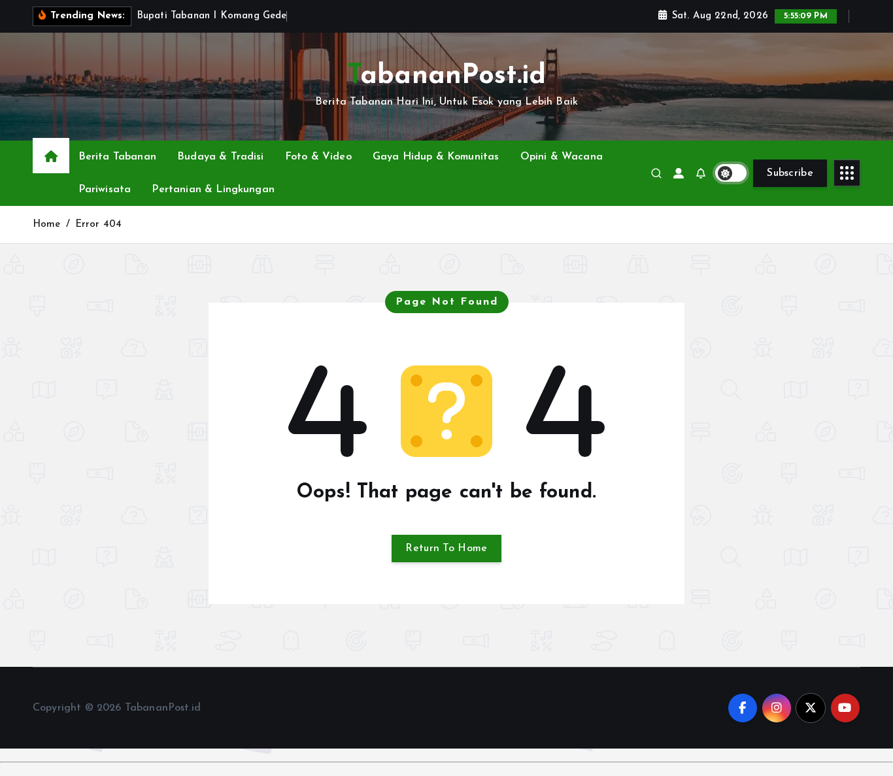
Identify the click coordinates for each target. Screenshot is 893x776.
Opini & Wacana (561, 157)
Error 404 (98, 224)
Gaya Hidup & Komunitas (436, 157)
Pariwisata (104, 189)
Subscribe (790, 173)
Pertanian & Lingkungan (213, 189)
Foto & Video (318, 157)
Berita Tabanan (117, 157)
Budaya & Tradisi (220, 157)
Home (47, 224)
